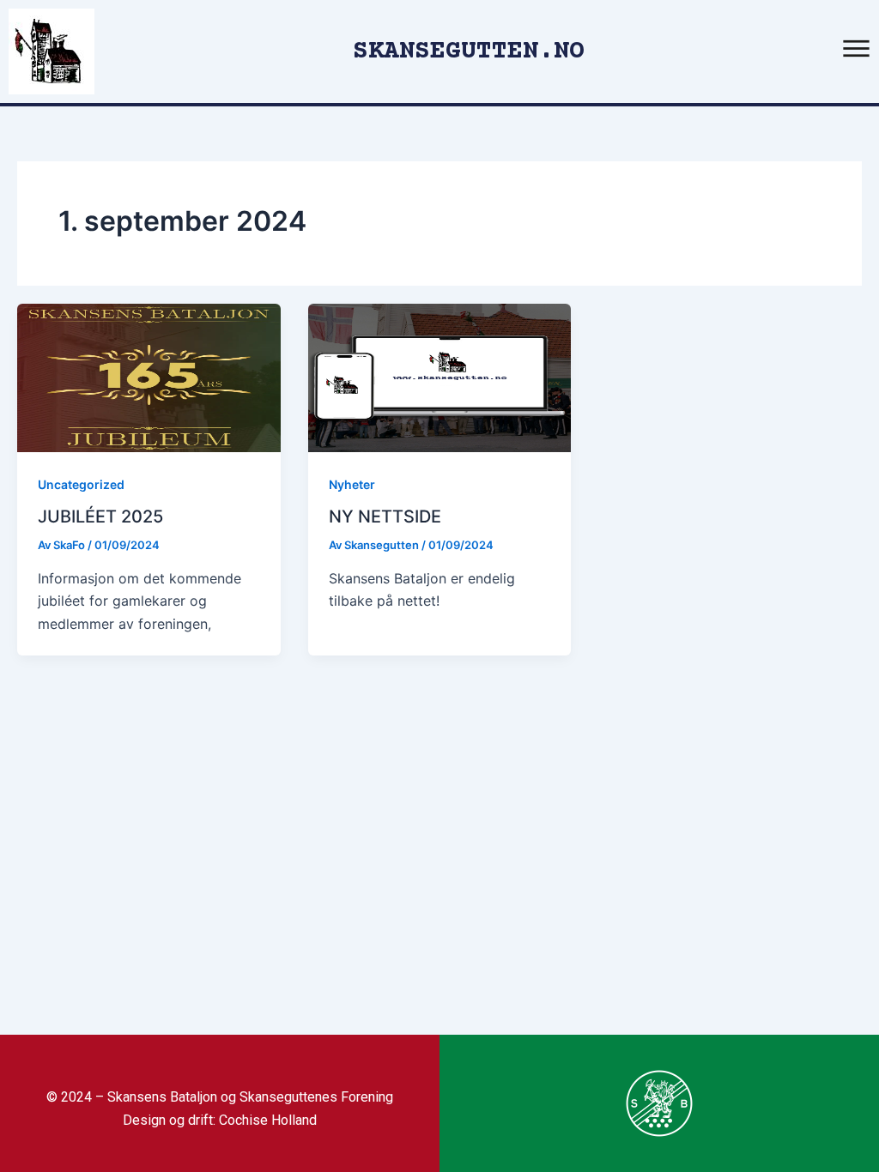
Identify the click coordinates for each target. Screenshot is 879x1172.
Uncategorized (81, 484)
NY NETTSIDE (385, 516)
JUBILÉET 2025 (100, 516)
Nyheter (352, 484)
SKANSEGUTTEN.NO (469, 52)
